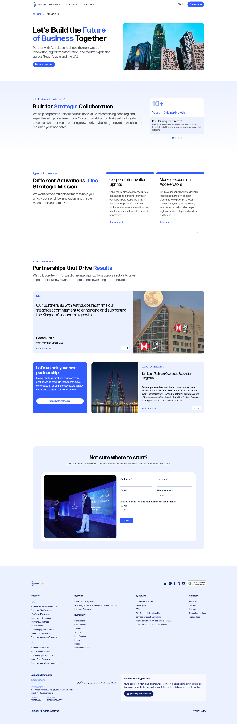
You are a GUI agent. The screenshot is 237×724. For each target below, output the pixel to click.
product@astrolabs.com (140, 694)
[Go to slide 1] (173, 138)
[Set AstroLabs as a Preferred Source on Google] (196, 583)
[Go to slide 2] (176, 138)
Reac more (115, 222)
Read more (165, 222)
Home (38, 14)
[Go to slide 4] (181, 138)
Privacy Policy (199, 711)
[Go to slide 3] (178, 138)
